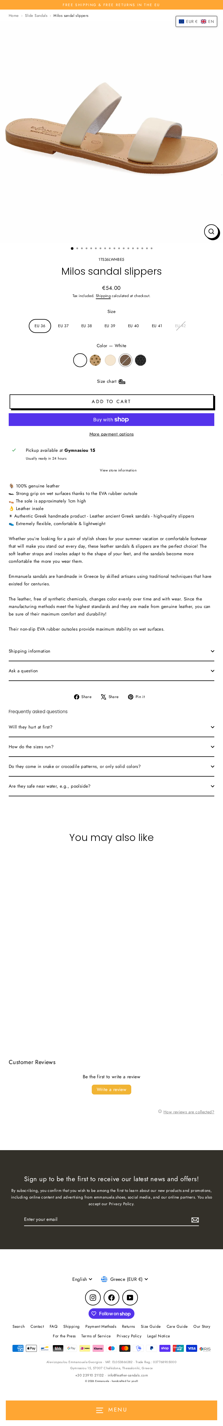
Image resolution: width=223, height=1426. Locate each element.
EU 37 (63, 326)
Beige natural (110, 360)
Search (18, 1326)
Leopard (95, 360)
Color (112, 346)
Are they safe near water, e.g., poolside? (50, 786)
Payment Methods (100, 1326)
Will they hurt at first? (31, 727)
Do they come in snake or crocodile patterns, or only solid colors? (75, 766)
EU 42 (180, 326)
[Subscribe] (194, 1219)
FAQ (53, 1326)
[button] (196, 21)
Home (14, 15)
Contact (37, 1326)
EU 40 (133, 326)
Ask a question (23, 671)
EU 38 (86, 326)
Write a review (112, 1089)
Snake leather (125, 360)
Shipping (103, 295)
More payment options (111, 434)
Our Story (201, 1326)
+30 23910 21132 (89, 1375)
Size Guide (151, 1326)
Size (111, 311)
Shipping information (30, 651)
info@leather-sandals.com (128, 1375)
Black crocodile (140, 360)
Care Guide (177, 1326)
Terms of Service (96, 1336)
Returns (128, 1326)
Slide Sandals (36, 15)
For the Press (64, 1336)
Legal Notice (158, 1336)
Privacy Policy (129, 1336)
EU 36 (40, 326)
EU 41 (157, 326)
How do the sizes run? (31, 747)
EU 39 (110, 326)
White (80, 360)
